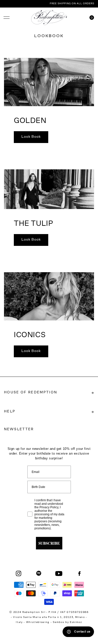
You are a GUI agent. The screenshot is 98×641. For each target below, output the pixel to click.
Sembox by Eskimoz (67, 622)
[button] (6, 17)
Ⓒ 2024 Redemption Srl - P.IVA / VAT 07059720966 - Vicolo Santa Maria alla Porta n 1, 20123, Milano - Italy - (49, 617)
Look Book (31, 137)
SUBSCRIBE (49, 543)
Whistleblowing (38, 622)
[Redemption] (49, 17)
